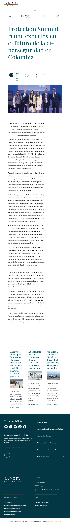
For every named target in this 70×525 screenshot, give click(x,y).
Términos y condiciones (42, 502)
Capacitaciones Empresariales (47, 450)
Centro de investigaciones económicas (50, 429)
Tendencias (28, 77)
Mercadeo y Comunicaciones (46, 443)
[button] (35, 10)
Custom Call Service (44, 436)
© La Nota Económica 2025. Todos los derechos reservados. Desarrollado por (35, 521)
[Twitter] (10, 426)
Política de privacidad (41, 505)
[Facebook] (6, 426)
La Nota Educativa (43, 457)
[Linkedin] (24, 426)
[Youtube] (15, 426)
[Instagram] (20, 426)
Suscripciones (42, 422)
